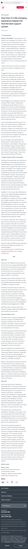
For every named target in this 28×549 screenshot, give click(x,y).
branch (5, 3)
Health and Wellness (6, 496)
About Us (3, 492)
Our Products (5, 488)
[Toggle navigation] (26, 7)
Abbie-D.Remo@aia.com (11, 475)
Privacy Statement (11, 519)
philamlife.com (19, 245)
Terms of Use (4, 519)
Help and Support (6, 500)
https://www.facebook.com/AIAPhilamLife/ (12, 249)
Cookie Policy (7, 541)
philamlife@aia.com (11, 251)
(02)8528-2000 (5, 253)
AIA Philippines (6, 506)
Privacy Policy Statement (19, 541)
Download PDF (7, 35)
